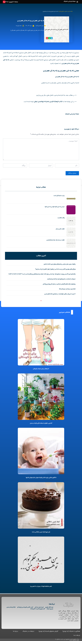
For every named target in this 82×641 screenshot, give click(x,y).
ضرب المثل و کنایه (62, 11)
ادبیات (68, 11)
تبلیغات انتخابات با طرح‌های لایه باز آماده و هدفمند (61, 279)
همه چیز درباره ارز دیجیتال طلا (67, 289)
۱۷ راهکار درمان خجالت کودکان (41, 369)
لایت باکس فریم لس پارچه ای (25, 607)
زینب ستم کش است (59, 195)
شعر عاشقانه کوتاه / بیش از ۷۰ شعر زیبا (41, 586)
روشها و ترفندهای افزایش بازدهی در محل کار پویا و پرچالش (59, 284)
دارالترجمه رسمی (11, 607)
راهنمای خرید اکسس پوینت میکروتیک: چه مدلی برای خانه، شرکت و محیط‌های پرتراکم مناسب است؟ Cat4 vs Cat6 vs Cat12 (42, 274)
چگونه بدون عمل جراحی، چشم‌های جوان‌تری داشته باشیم (60, 264)
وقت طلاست (61, 218)
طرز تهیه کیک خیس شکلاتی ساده (41, 532)
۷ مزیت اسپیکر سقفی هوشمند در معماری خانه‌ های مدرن (60, 294)
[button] (77, 2)
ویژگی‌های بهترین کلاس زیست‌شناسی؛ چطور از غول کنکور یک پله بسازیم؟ (55, 269)
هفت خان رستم (60, 229)
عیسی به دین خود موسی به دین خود (54, 207)
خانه (71, 11)
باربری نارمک (49, 609)
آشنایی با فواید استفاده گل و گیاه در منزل (41, 423)
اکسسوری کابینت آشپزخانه (37, 609)
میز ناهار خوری (49, 607)
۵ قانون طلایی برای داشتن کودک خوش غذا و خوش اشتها (41, 477)
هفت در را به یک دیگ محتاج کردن (55, 240)
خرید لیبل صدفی (39, 607)
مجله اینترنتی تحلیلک (70, 1)
